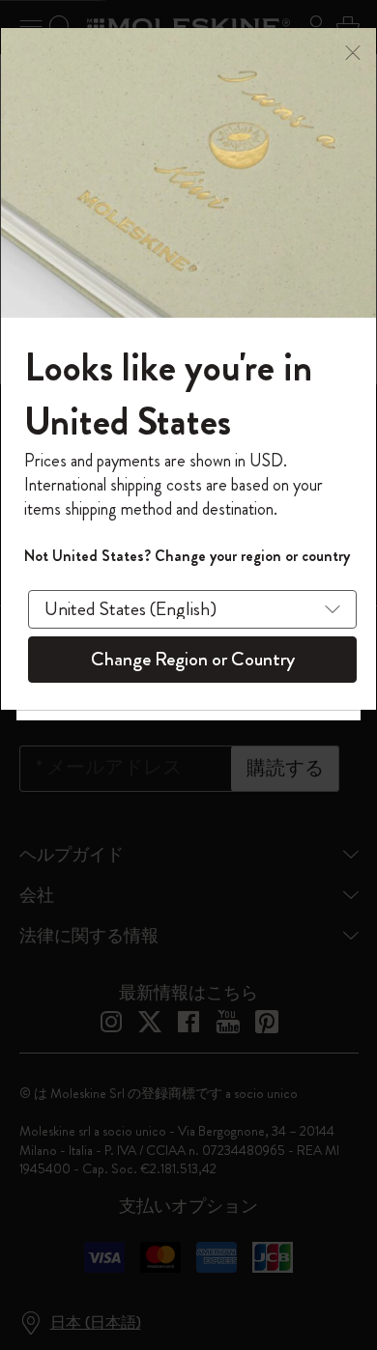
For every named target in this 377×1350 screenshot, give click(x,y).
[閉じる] (353, 51)
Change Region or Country (193, 659)
